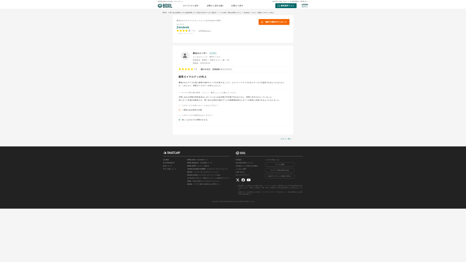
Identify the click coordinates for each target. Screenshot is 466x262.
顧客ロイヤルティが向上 (193, 76)
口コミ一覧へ (286, 139)
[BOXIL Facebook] (243, 180)
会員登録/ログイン (304, 6)
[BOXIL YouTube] (249, 180)
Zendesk (183, 27)
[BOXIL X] (238, 180)
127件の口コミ (205, 31)
